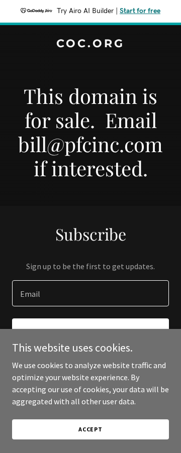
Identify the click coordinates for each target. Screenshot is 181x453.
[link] (90, 44)
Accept (90, 429)
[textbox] (90, 293)
